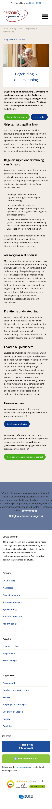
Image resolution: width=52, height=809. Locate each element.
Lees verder (39, 117)
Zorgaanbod (17, 28)
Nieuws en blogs (11, 646)
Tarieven (7, 697)
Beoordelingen (10, 660)
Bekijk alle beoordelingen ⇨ (26, 516)
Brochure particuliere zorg (16, 690)
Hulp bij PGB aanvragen (14, 704)
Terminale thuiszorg (13, 602)
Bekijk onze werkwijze (17, 424)
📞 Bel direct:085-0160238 (26, 746)
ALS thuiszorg (9, 624)
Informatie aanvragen (17, 117)
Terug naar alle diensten (14, 39)
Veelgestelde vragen (13, 712)
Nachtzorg (8, 588)
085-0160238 (35, 3)
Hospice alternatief (12, 616)
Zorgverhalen (9, 653)
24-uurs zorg (9, 581)
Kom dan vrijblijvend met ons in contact (25, 457)
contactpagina (22, 767)
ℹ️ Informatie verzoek (26, 758)
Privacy (6, 719)
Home (5, 28)
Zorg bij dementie (11, 595)
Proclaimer (8, 726)
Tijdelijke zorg (10, 609)
